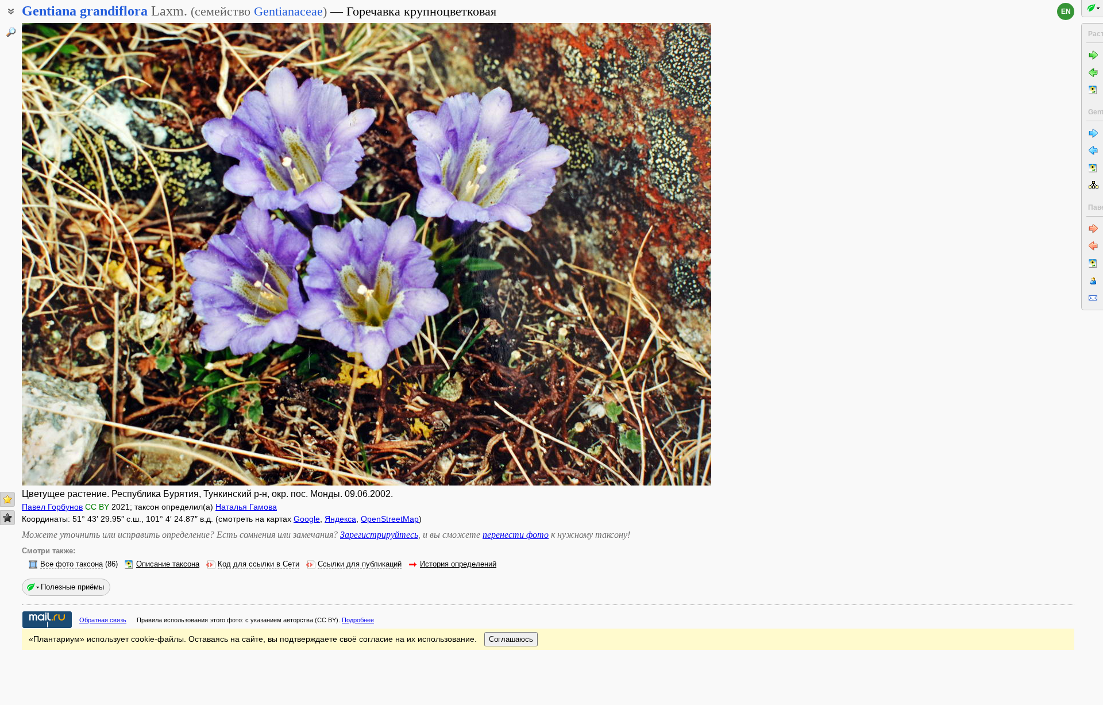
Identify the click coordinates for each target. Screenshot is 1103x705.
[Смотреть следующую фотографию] (639, 254)
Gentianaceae (288, 11)
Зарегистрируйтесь (379, 535)
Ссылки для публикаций (360, 564)
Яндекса (340, 518)
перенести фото (516, 535)
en (1066, 11)
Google (307, 518)
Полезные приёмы (72, 587)
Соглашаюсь (511, 639)
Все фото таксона (71, 564)
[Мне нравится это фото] (7, 499)
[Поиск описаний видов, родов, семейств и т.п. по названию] (11, 32)
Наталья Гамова (246, 506)
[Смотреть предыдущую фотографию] (94, 254)
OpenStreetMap (390, 518)
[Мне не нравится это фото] (7, 517)
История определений (458, 564)
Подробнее (358, 620)
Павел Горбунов (52, 506)
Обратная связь (102, 620)
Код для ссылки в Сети (258, 564)
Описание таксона (167, 564)
